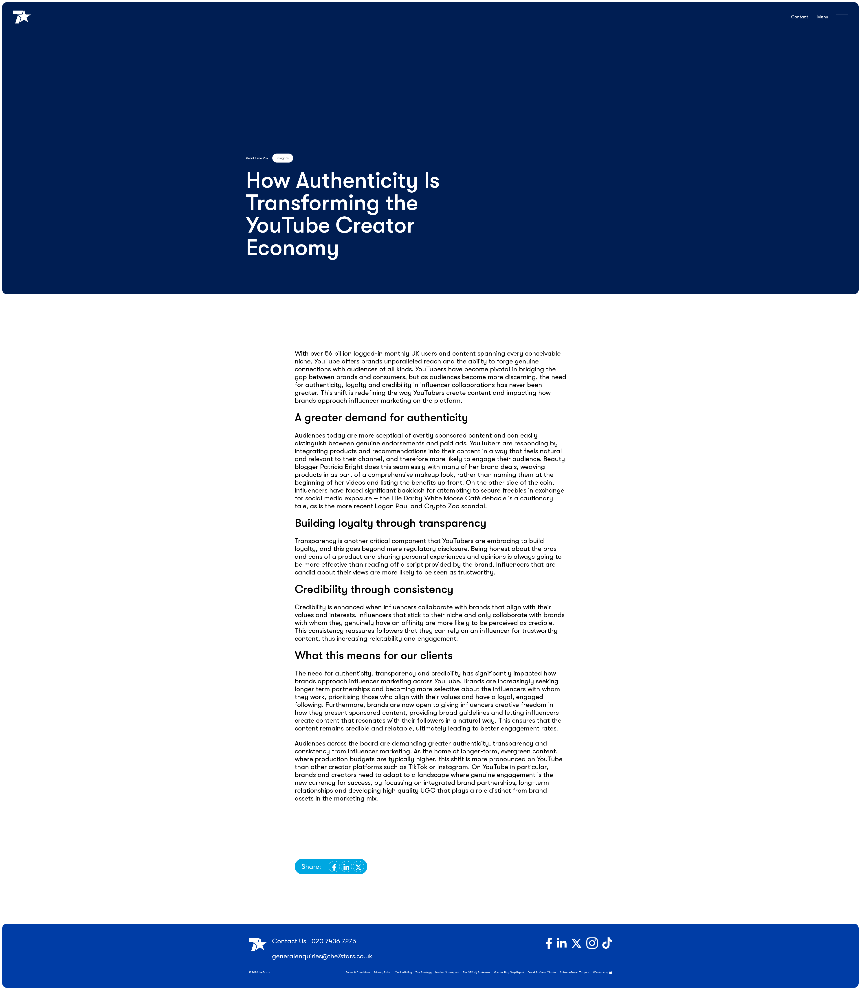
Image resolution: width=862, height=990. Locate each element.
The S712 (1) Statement (477, 972)
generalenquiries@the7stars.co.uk (322, 956)
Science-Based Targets (574, 972)
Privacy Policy (382, 972)
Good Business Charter (542, 972)
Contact (799, 17)
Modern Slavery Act (447, 972)
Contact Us (289, 941)
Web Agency (601, 972)
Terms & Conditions (358, 972)
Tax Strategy (423, 972)
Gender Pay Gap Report (509, 972)
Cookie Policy (403, 972)
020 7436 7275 (334, 941)
